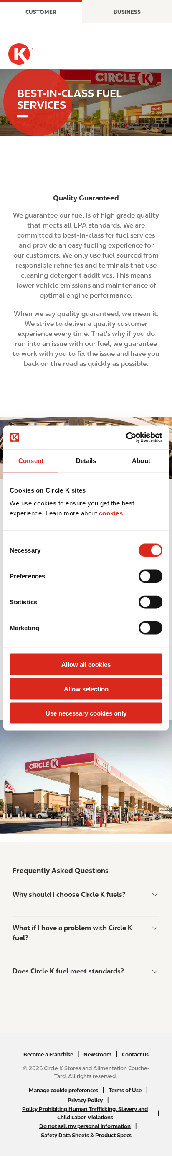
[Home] (20, 54)
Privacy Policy (85, 1100)
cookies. (112, 513)
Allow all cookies (86, 664)
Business (127, 12)
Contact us (135, 1054)
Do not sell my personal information (85, 1126)
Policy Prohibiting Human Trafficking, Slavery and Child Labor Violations (85, 1113)
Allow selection (86, 688)
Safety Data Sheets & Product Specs (86, 1135)
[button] (86, 895)
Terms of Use (125, 1090)
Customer (40, 12)
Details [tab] (86, 460)
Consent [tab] (30, 460)
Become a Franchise (48, 1054)
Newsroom (97, 1054)
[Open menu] (159, 49)
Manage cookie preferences (63, 1090)
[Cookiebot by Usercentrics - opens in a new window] (125, 437)
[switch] (150, 576)
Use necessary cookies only (86, 713)
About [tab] (141, 460)
